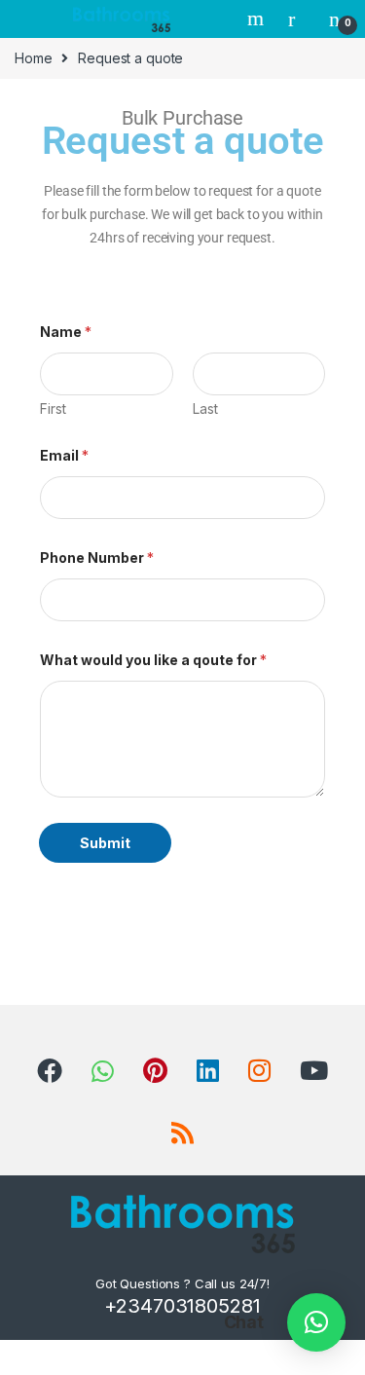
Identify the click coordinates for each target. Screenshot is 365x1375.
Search (258, 18)
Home (33, 58)
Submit (105, 843)
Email (64, 455)
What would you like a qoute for (153, 659)
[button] (316, 1322)
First (53, 408)
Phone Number (97, 557)
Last (205, 408)
